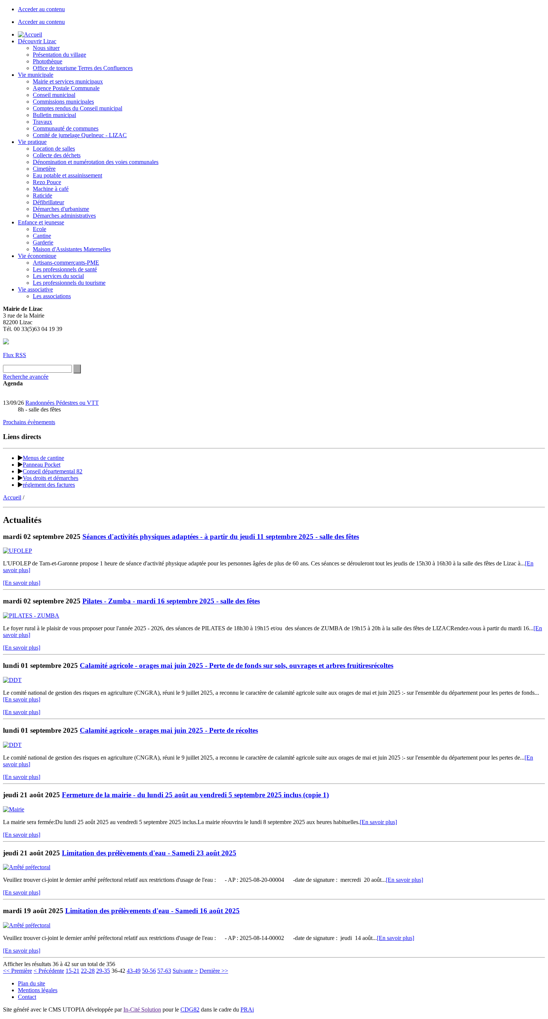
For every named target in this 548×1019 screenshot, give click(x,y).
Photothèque (47, 61)
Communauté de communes (65, 128)
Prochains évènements (29, 422)
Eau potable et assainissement (67, 175)
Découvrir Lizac (37, 41)
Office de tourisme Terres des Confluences (83, 68)
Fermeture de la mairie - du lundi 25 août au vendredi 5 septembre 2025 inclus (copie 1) (195, 795)
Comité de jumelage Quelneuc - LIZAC (80, 135)
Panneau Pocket (41, 464)
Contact (27, 997)
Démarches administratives (64, 215)
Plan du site (31, 983)
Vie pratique (32, 142)
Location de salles (54, 148)
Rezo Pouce (47, 182)
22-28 (88, 971)
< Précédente (49, 971)
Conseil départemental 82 (52, 471)
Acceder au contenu (41, 9)
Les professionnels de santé (65, 269)
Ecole (39, 229)
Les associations (52, 296)
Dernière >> (213, 971)
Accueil (12, 497)
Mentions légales (37, 990)
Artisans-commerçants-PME (66, 262)
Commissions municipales (63, 101)
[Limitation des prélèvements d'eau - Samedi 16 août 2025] (26, 925)
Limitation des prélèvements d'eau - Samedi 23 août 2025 (149, 853)
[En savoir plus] (21, 583)
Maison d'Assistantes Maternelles (72, 249)
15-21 (72, 971)
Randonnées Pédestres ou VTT (62, 403)
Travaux (42, 122)
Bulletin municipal (54, 115)
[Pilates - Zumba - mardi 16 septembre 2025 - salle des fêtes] (31, 615)
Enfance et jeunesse (41, 222)
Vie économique (37, 256)
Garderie (43, 242)
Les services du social (58, 276)
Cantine (42, 236)
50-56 (149, 971)
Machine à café (51, 189)
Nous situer (46, 48)
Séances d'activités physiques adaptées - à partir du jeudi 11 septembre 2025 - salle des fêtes (220, 536)
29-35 (103, 971)
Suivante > (185, 971)
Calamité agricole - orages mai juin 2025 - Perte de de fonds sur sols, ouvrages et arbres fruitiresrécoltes (236, 665)
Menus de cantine (43, 458)
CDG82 (189, 1009)
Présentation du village (59, 54)
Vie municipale (35, 75)
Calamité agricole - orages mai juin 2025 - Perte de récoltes (169, 730)
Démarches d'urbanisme (61, 209)
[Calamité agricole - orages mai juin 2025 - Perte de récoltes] (12, 745)
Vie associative (35, 289)
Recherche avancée (25, 376)
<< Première (17, 971)
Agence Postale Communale (66, 88)
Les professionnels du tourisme (69, 283)
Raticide (42, 195)
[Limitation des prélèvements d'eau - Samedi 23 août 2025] (26, 867)
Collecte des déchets (57, 155)
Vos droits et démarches (50, 478)
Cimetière (44, 168)
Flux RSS (14, 355)
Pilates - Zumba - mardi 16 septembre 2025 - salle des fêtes (171, 601)
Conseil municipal (54, 95)
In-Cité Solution (142, 1009)
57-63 (164, 971)
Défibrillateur (48, 202)
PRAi (247, 1009)
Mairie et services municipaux (68, 81)
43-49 (134, 971)
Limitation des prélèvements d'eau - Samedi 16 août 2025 (152, 911)
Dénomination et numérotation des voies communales (95, 162)
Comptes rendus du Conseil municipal (77, 108)
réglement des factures (49, 485)
